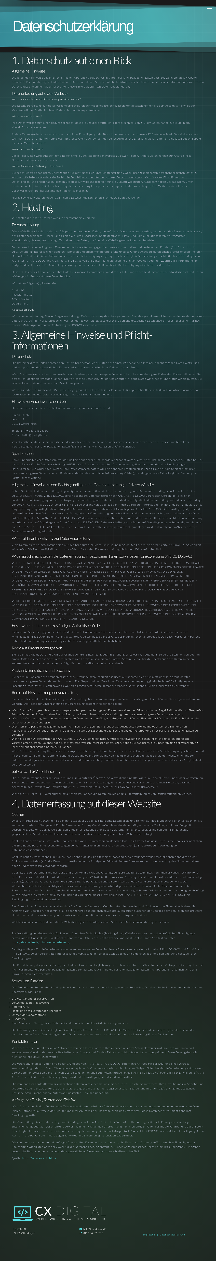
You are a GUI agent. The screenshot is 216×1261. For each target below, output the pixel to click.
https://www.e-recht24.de (39, 1158)
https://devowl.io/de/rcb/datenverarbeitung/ (41, 942)
